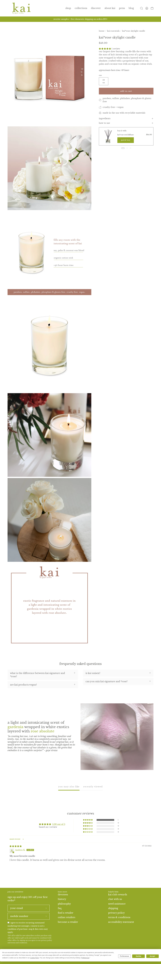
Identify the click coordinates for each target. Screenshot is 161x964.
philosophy (64, 903)
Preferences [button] (85, 958)
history (62, 899)
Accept (152, 956)
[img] (16, 846)
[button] (81, 8)
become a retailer (68, 921)
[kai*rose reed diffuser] (108, 136)
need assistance (117, 903)
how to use (104, 123)
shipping (113, 908)
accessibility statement (121, 921)
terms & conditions (119, 917)
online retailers (66, 917)
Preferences (124, 956)
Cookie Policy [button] (34, 958)
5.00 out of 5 (58, 824)
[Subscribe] (46, 908)
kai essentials (113, 31)
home (102, 31)
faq (60, 908)
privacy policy (46, 940)
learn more (62, 892)
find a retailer (65, 912)
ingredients (104, 118)
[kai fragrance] (21, 8)
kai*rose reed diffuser (125, 135)
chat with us (115, 899)
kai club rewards (117, 894)
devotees (63, 894)
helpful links (113, 892)
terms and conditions (19, 943)
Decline (138, 956)
